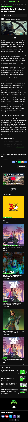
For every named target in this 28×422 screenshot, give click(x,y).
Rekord (20, 154)
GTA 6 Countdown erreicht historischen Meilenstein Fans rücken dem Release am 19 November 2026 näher (13, 361)
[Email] (10, 15)
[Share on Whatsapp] (8, 15)
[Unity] (18, 416)
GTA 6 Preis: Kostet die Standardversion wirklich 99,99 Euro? (13, 247)
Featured (22, 371)
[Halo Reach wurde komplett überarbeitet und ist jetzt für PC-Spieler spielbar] (23, 391)
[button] (2, 1)
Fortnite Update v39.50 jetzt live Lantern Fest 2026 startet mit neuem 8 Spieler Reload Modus (13, 332)
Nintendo (9, 217)
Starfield (24, 154)
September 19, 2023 (20, 147)
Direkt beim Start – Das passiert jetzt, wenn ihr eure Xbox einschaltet (9, 377)
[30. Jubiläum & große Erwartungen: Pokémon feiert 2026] (13, 207)
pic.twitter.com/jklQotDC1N (16, 144)
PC (7, 6)
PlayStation (12, 245)
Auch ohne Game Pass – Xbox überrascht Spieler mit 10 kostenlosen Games (9, 384)
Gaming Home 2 (8, 4)
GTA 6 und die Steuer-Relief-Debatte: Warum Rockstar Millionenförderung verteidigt (12, 304)
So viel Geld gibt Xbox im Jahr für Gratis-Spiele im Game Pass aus (9, 371)
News (16, 154)
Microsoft (13, 154)
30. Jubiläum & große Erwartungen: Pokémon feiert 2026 (13, 219)
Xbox (10, 6)
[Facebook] (3, 416)
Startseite (3, 4)
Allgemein (4, 6)
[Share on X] (6, 15)
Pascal (6, 18)
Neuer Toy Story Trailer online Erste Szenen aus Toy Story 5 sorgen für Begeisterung (13, 276)
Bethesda (8, 154)
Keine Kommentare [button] (22, 166)
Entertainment (10, 273)
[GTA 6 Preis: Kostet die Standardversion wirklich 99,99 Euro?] (13, 235)
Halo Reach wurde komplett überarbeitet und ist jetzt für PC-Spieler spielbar (9, 390)
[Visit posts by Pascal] (2, 19)
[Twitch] (14, 416)
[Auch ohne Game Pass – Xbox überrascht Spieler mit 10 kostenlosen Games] (23, 385)
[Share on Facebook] (4, 15)
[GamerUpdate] (14, 1)
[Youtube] (7, 416)
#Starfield (19, 141)
